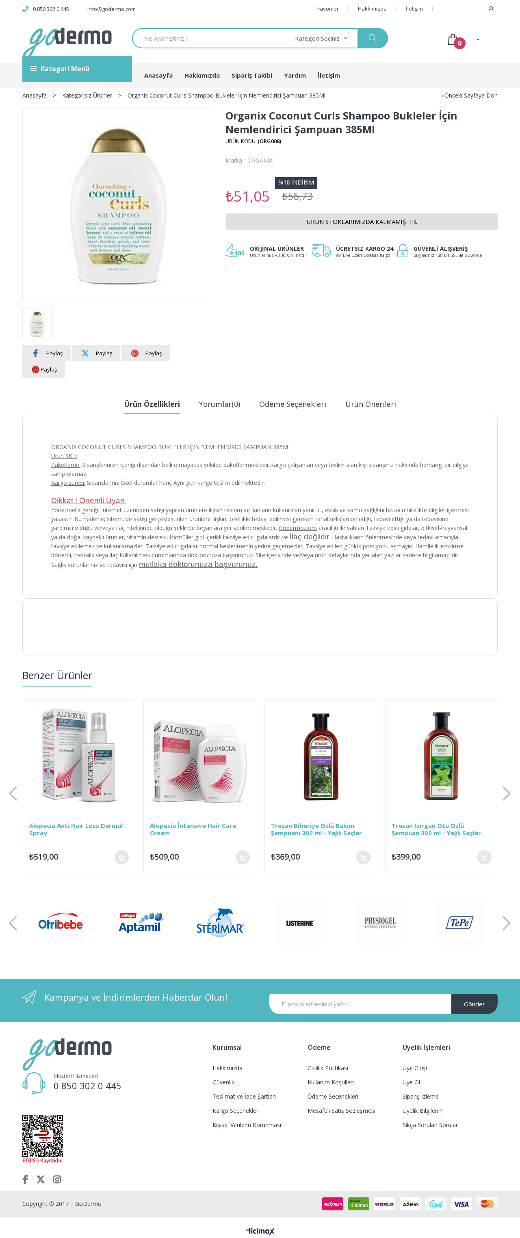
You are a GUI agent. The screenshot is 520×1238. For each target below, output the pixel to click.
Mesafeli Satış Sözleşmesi (341, 1110)
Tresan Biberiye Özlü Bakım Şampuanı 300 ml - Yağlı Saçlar (310, 829)
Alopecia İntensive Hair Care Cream (187, 829)
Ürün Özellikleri (152, 404)
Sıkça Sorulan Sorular (430, 1125)
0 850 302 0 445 (51, 9)
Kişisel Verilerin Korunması (246, 1125)
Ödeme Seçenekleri (292, 404)
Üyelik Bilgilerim (423, 1110)
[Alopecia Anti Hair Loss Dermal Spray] (73, 756)
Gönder (474, 1004)
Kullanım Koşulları (331, 1082)
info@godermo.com (111, 9)
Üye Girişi (415, 1068)
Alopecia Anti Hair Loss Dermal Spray (70, 829)
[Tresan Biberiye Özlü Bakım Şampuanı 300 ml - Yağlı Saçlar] (315, 756)
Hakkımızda (372, 8)
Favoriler (328, 8)
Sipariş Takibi (252, 75)
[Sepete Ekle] (115, 857)
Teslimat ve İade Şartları (244, 1096)
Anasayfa (158, 75)
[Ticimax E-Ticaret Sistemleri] (260, 1232)
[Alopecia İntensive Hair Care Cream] (194, 756)
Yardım (295, 75)
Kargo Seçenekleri (236, 1110)
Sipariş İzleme (421, 1096)
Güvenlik (223, 1082)
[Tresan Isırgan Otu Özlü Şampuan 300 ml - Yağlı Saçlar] (435, 756)
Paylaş (54, 353)
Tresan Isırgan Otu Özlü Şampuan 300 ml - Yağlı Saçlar (430, 829)
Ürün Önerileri (370, 404)
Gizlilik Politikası (328, 1068)
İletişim (414, 8)
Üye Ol (411, 1082)
